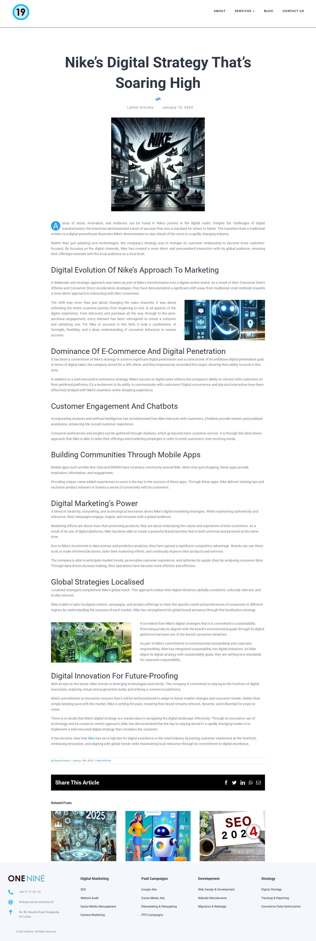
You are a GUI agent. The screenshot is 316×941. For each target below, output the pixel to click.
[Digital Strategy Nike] (158, 119)
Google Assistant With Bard (158, 836)
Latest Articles (103, 760)
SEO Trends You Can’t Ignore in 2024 (232, 836)
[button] (54, 836)
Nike (91, 738)
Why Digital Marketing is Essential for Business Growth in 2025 (83, 836)
